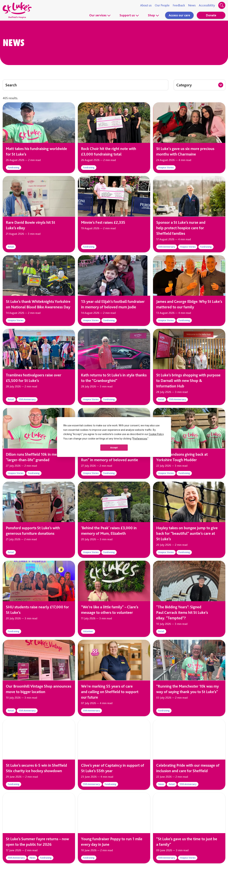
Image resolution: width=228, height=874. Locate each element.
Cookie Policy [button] (156, 434)
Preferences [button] (140, 438)
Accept (114, 447)
